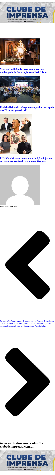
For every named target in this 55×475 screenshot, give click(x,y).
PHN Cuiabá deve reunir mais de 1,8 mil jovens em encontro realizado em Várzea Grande (26, 160)
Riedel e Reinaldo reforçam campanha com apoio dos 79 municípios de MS (27, 108)
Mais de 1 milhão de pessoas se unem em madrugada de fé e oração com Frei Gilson (23, 71)
